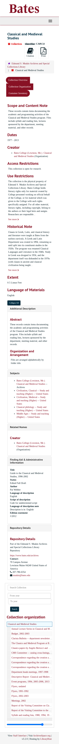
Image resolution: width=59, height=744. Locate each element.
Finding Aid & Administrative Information (26, 461)
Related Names (18, 427)
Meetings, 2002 (18, 701)
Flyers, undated (18, 686)
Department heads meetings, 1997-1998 (29, 672)
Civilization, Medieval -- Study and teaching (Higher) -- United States (31, 400)
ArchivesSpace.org (41, 735)
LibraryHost (46, 739)
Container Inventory (18, 93)
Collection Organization (20, 86)
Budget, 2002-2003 (20, 633)
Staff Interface (20, 735)
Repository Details (20, 528)
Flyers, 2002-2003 (20, 696)
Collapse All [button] (14, 303)
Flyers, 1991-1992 (20, 691)
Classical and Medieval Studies (22, 624)
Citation (30, 56)
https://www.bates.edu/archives (24, 555)
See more (13, 219)
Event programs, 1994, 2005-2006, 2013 (30, 681)
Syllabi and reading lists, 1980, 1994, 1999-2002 (34, 715)
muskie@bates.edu (21, 575)
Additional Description (23, 308)
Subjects (15, 373)
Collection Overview (18, 80)
